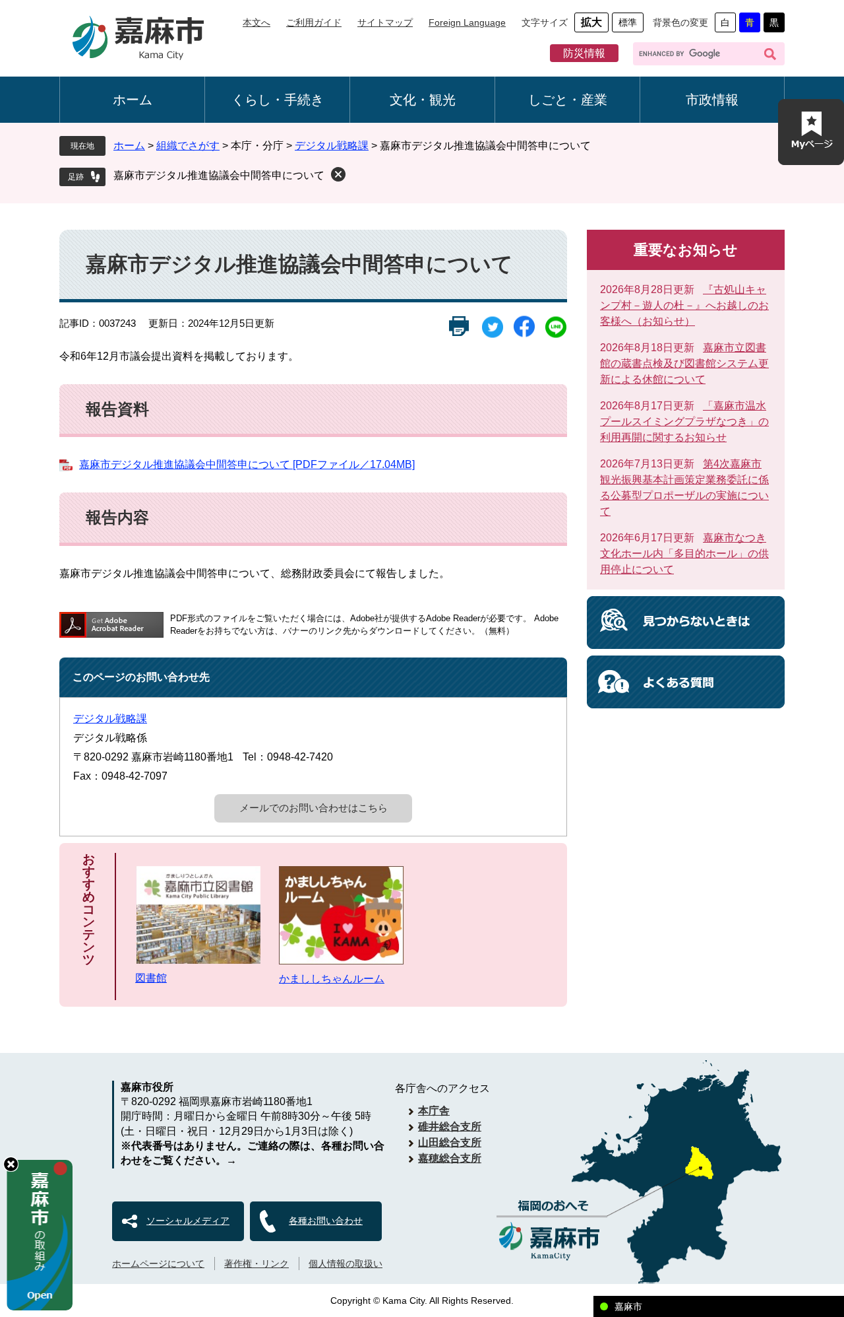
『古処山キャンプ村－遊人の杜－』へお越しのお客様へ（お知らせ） (684, 305)
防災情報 (584, 53)
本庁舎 (434, 1110)
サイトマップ (385, 22)
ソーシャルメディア (187, 1220)
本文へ (256, 22)
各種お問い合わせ (326, 1220)
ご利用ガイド (314, 22)
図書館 (151, 978)
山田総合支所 (449, 1142)
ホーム (132, 99)
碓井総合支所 (449, 1126)
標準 (627, 22)
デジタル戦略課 (332, 145)
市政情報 (712, 99)
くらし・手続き (277, 99)
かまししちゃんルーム (331, 978)
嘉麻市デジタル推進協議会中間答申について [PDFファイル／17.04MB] (247, 464)
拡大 (591, 22)
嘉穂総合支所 (449, 1158)
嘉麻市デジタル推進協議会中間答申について (218, 175)
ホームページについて (158, 1263)
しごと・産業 (567, 99)
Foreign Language (467, 22)
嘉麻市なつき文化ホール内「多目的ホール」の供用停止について (684, 553)
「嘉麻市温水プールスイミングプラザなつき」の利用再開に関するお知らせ (684, 421)
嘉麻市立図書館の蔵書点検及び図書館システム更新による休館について (684, 363)
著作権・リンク (256, 1263)
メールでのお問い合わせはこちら (313, 807)
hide (10, 1164)
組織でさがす (188, 145)
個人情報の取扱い (345, 1263)
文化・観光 (423, 99)
